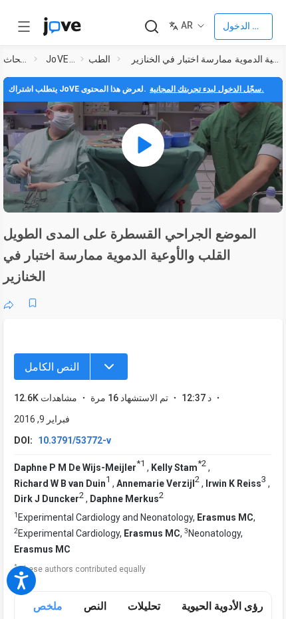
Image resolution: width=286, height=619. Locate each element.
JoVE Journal (60, 59)
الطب (99, 59)
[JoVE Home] (62, 26)
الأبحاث (16, 59)
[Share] (8, 303)
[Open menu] (24, 26)
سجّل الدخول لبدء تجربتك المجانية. (207, 89)
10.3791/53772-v (74, 440)
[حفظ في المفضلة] (32, 303)
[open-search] (151, 27)
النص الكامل (52, 367)
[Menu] (109, 366)
